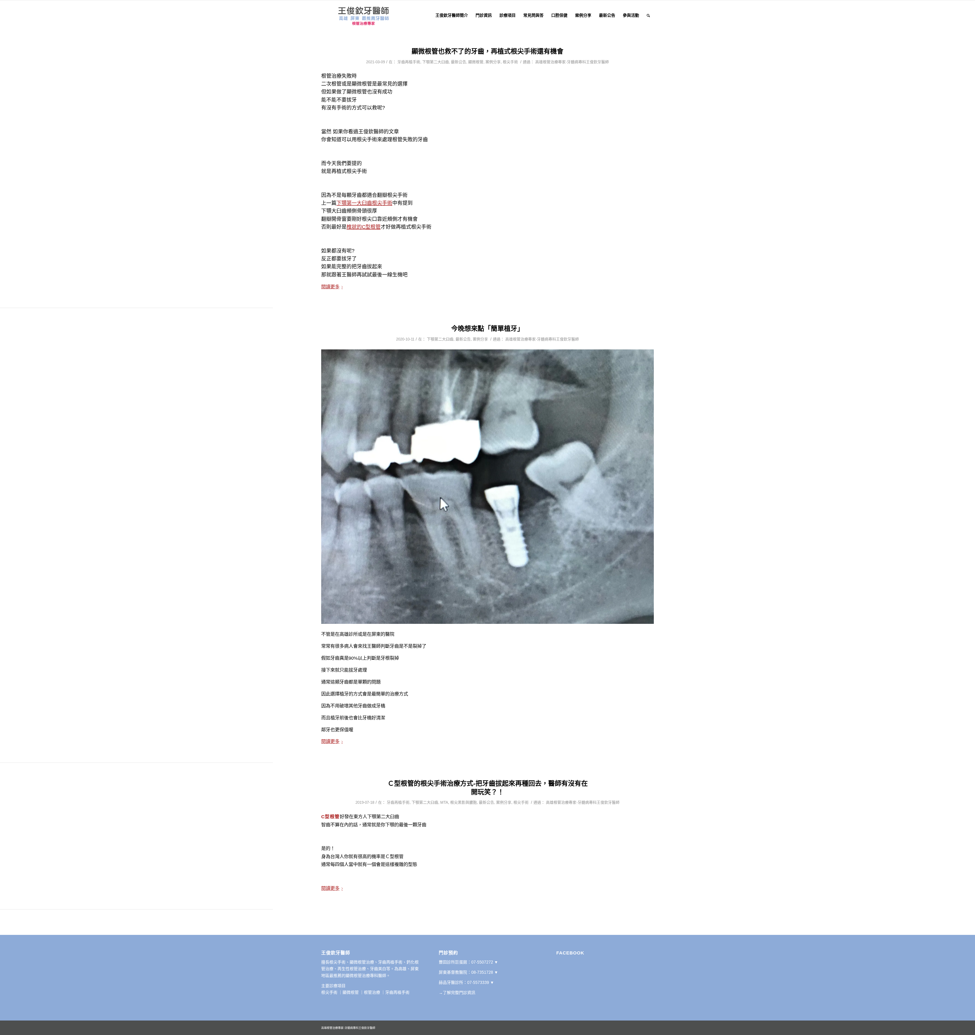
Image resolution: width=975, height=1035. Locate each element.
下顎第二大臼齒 (435, 62)
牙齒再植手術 (408, 62)
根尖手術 (510, 62)
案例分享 (493, 62)
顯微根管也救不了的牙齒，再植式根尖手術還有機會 (487, 51)
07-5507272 (482, 962)
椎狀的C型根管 (364, 227)
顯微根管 (475, 62)
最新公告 (458, 62)
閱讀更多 (330, 286)
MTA (444, 802)
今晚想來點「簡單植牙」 (487, 328)
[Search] (648, 15)
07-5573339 (478, 982)
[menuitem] (452, 15)
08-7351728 (482, 972)
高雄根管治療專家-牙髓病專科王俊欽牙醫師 (572, 62)
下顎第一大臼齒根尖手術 (364, 203)
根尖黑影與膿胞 (463, 802)
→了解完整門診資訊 (457, 993)
